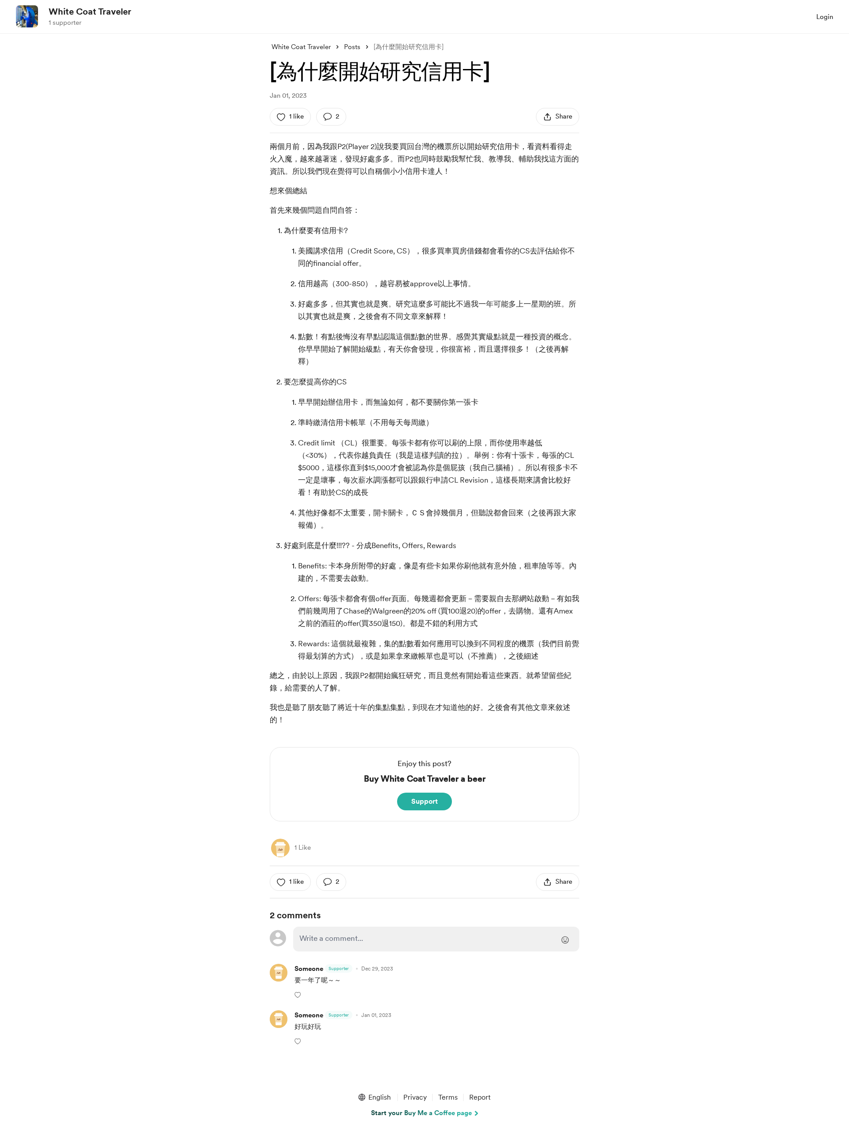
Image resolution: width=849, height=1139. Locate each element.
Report (479, 1097)
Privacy (415, 1097)
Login (824, 17)
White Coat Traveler (90, 11)
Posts (352, 47)
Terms (448, 1097)
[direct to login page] (436, 939)
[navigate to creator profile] (27, 16)
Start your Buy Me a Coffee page (421, 1113)
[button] (298, 994)
